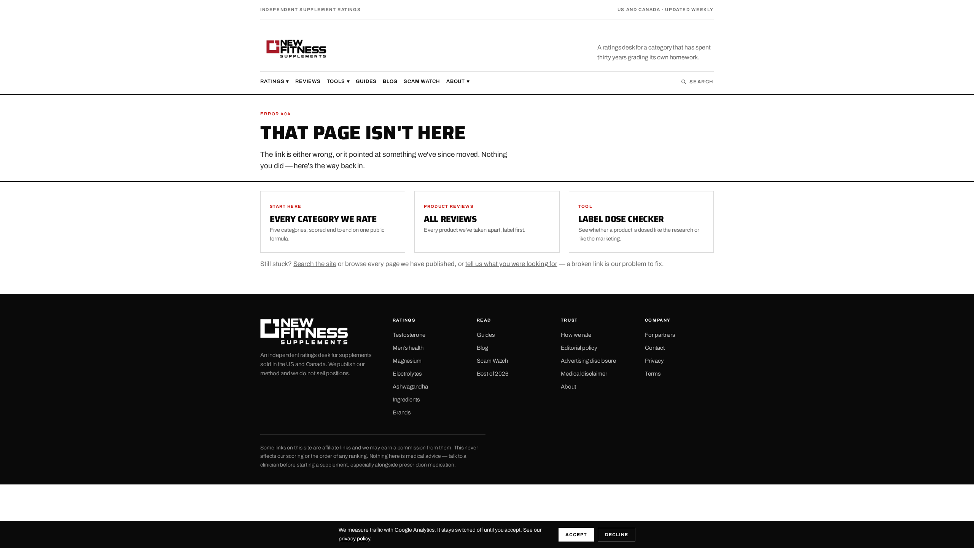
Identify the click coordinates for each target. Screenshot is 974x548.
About (458, 81)
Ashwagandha (410, 387)
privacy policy (354, 539)
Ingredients (406, 400)
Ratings (274, 81)
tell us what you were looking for (511, 264)
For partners (660, 335)
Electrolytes (407, 374)
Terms (653, 374)
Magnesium (407, 361)
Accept (576, 534)
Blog (390, 81)
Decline (616, 534)
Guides (366, 81)
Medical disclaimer (584, 374)
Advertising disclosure (588, 361)
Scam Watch (422, 81)
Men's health (408, 348)
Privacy (654, 361)
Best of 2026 (493, 374)
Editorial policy (579, 348)
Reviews (307, 81)
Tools (338, 81)
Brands (402, 412)
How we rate (576, 335)
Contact (655, 348)
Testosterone (409, 335)
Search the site (314, 264)
